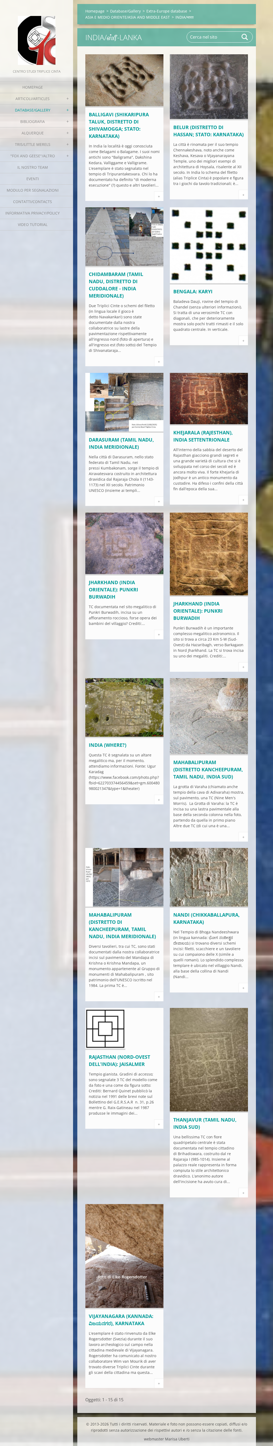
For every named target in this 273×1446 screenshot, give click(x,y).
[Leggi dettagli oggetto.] (124, 106)
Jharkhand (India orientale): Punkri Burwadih (113, 589)
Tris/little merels (32, 144)
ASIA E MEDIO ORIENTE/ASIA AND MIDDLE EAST (127, 17)
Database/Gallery (32, 110)
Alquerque (33, 132)
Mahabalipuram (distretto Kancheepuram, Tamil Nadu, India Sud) (208, 769)
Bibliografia (32, 121)
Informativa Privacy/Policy (32, 213)
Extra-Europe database (166, 11)
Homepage (32, 87)
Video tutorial (32, 224)
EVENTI (32, 178)
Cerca (245, 37)
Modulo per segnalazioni (33, 190)
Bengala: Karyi (192, 291)
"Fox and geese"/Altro (32, 155)
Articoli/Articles (32, 98)
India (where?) (107, 745)
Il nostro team (32, 167)
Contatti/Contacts (32, 201)
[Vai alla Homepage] (36, 34)
